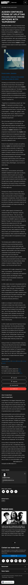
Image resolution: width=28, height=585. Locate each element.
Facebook (13, 361)
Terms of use (10, 577)
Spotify (4, 363)
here (19, 368)
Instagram (4, 361)
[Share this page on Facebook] (15, 491)
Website (19, 361)
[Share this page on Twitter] (7, 491)
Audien (3, 500)
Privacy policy (4, 577)
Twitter (9, 361)
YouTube (24, 361)
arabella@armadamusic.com (8, 480)
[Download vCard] (25, 473)
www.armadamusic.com (7, 461)
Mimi (21, 373)
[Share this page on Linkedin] (11, 491)
